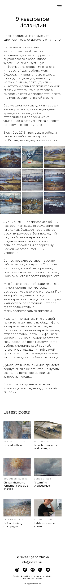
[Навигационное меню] (59, 5)
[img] (25, 570)
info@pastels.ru (32, 562)
